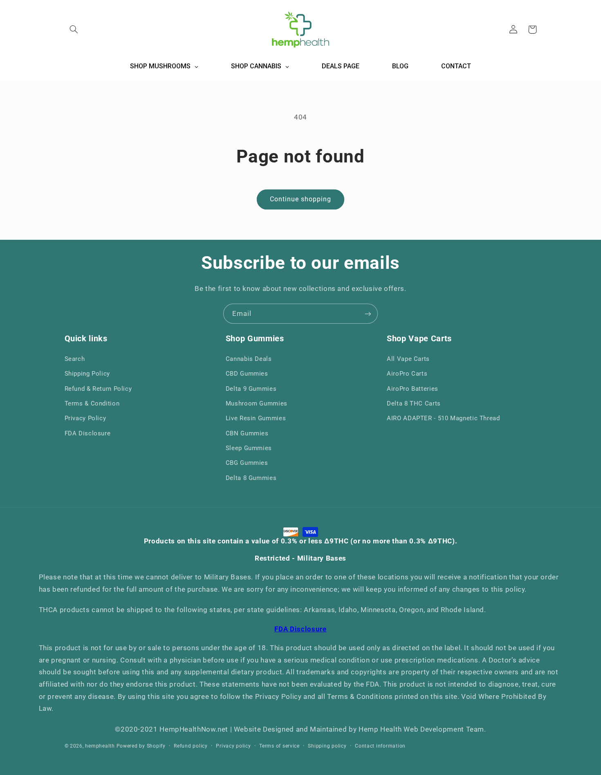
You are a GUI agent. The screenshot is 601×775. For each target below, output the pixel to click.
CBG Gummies (247, 462)
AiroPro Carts (407, 373)
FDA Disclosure (88, 433)
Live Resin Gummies (256, 418)
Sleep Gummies (249, 448)
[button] (74, 29)
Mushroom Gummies (256, 403)
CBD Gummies (247, 373)
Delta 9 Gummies (251, 388)
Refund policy (191, 746)
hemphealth (99, 746)
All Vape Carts (408, 359)
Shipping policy (327, 746)
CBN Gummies (247, 433)
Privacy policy (233, 746)
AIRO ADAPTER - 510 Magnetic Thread (443, 418)
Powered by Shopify (141, 746)
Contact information (380, 746)
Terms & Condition (92, 403)
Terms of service (279, 746)
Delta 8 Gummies (251, 478)
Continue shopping (301, 199)
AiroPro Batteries (412, 388)
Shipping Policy (87, 373)
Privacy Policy (85, 418)
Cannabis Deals (249, 359)
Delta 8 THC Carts (414, 403)
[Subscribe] (368, 314)
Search (75, 359)
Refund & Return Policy (98, 388)
